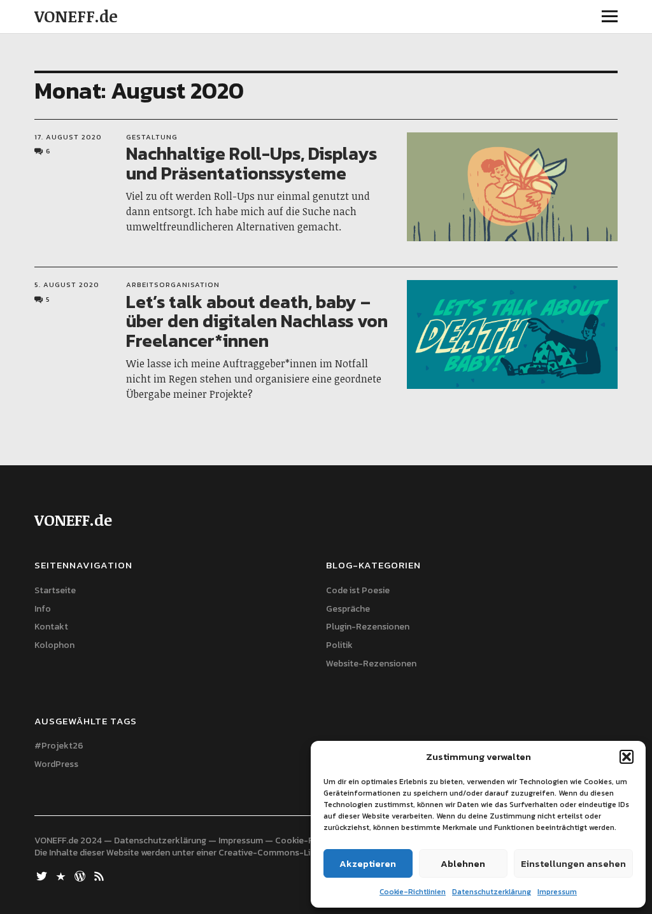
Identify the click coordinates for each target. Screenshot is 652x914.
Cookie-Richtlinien (412, 891)
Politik (339, 645)
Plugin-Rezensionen (367, 626)
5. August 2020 (66, 284)
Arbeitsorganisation (173, 284)
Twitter (42, 875)
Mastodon (61, 875)
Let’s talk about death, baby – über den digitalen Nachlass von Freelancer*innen (257, 321)
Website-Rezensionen (371, 663)
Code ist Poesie (358, 590)
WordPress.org (80, 875)
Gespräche (348, 608)
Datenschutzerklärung (491, 891)
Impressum (557, 891)
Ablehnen (463, 863)
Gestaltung (152, 137)
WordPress (56, 764)
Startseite (55, 590)
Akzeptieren (367, 863)
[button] (626, 756)
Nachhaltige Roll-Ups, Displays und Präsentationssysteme (251, 163)
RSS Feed (100, 875)
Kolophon (54, 645)
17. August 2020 (68, 137)
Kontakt (51, 626)
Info (42, 608)
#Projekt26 (58, 745)
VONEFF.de (76, 16)
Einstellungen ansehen (573, 863)
